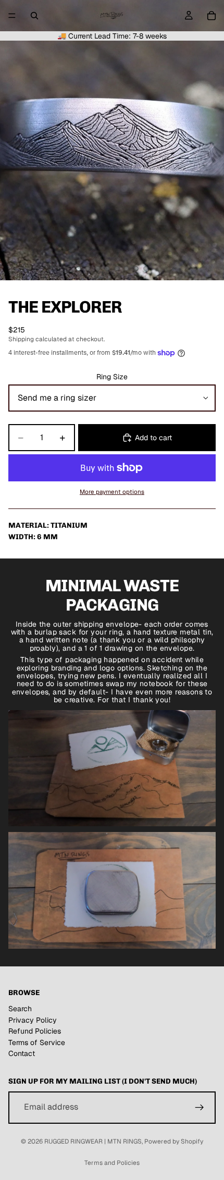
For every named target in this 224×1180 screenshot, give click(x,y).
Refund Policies (34, 1031)
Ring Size (112, 376)
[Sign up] (199, 1108)
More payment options (112, 491)
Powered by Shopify (173, 1141)
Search (20, 1008)
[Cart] (211, 15)
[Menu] (12, 16)
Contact (21, 1053)
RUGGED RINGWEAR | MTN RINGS (93, 1141)
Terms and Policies (112, 1163)
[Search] (34, 15)
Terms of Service (36, 1042)
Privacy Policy (32, 1020)
